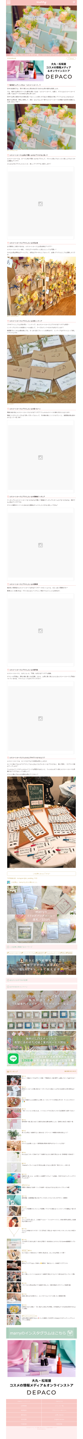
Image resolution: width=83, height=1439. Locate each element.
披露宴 (69, 953)
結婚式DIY (40, 953)
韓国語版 (59, 1424)
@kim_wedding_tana (12, 316)
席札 (63, 953)
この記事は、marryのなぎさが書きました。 (24, 882)
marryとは (59, 1401)
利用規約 (24, 1410)
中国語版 (24, 1424)
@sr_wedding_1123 (12, 150)
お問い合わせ (59, 1415)
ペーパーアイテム (28, 953)
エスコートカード (14, 953)
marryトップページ (24, 1401)
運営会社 (24, 1415)
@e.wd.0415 (10, 404)
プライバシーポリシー (59, 1410)
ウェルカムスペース (52, 953)
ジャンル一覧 (59, 1406)
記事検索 (24, 1406)
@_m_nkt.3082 (11, 868)
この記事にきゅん (41, 873)
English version (59, 1419)
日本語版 (24, 1419)
